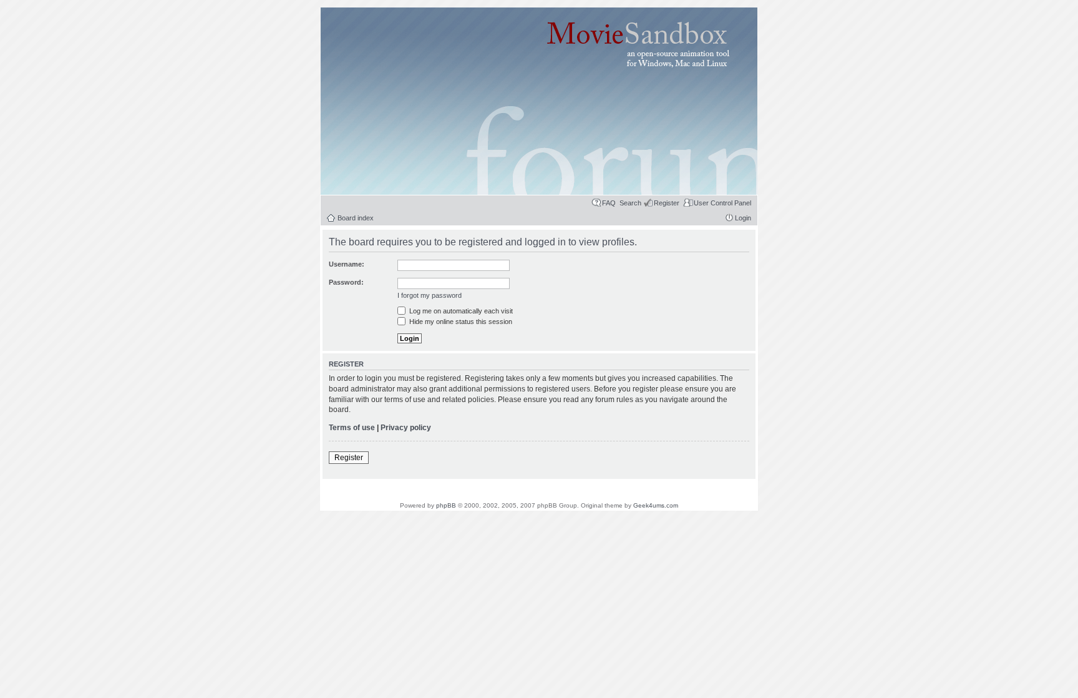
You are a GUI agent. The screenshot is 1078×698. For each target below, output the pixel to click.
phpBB (446, 505)
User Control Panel (722, 203)
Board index (355, 218)
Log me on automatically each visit (460, 311)
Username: (346, 264)
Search (630, 203)
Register (666, 203)
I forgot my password (429, 295)
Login (743, 218)
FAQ (609, 203)
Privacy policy (406, 427)
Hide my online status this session (459, 321)
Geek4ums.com (655, 505)
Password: (346, 282)
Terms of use (352, 427)
